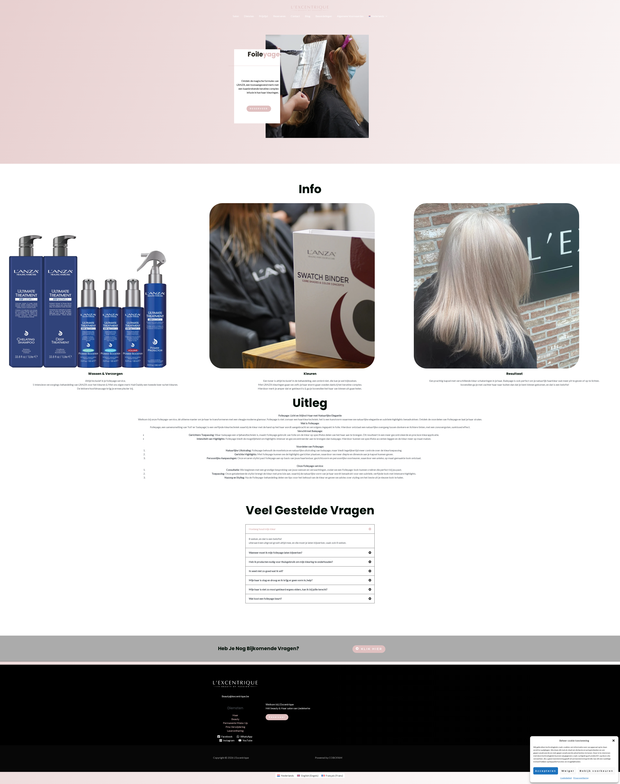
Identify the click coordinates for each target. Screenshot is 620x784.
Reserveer (277, 717)
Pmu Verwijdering (235, 726)
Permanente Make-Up (235, 722)
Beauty (235, 719)
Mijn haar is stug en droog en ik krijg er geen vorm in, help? (281, 580)
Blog (307, 16)
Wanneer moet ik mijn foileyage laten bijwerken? (275, 552)
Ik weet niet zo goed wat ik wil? (266, 570)
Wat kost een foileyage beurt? (265, 598)
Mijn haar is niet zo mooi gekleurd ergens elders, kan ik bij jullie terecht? (288, 589)
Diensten (249, 16)
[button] (613, 740)
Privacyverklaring (580, 778)
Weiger (567, 770)
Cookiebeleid (566, 778)
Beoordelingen (323, 16)
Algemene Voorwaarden (350, 16)
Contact (295, 16)
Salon (236, 16)
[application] (385, 16)
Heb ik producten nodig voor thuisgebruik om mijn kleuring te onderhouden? (291, 561)
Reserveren (279, 16)
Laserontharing (235, 730)
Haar (235, 715)
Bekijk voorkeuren (596, 770)
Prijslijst (263, 16)
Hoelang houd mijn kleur (262, 528)
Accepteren (545, 770)
